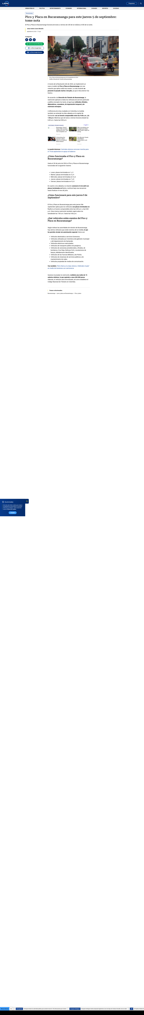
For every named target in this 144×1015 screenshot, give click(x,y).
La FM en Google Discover (36, 52)
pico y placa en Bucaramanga (65, 293)
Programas (132, 3)
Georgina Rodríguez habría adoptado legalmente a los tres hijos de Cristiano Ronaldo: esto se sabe (66, 1008)
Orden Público (29, 8)
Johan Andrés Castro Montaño (35, 28)
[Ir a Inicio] (5, 3)
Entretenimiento (55, 8)
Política (42, 8)
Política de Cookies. (11, 509)
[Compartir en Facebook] (26, 39)
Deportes (105, 8)
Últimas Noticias (5, 1008)
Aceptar (12, 512)
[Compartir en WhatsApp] (34, 39)
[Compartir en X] (30, 39)
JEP (94, 1008)
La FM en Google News (35, 48)
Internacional (81, 8)
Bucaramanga (51, 293)
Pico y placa (78, 293)
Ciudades (94, 8)
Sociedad (116, 8)
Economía (69, 8)
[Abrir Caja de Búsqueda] (141, 3)
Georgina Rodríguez (37, 1008)
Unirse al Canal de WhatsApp (35, 43)
